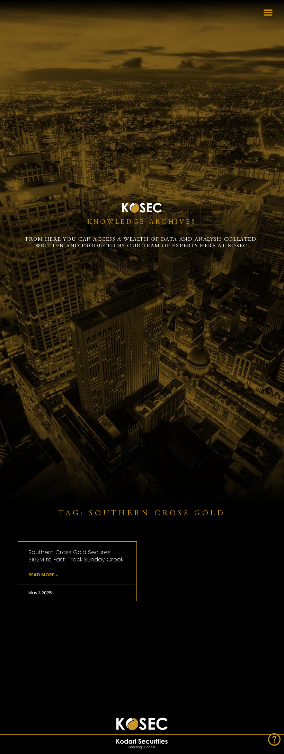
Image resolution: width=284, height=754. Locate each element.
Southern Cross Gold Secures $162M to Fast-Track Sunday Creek (75, 556)
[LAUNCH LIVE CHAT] (274, 739)
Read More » (43, 575)
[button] (268, 12)
